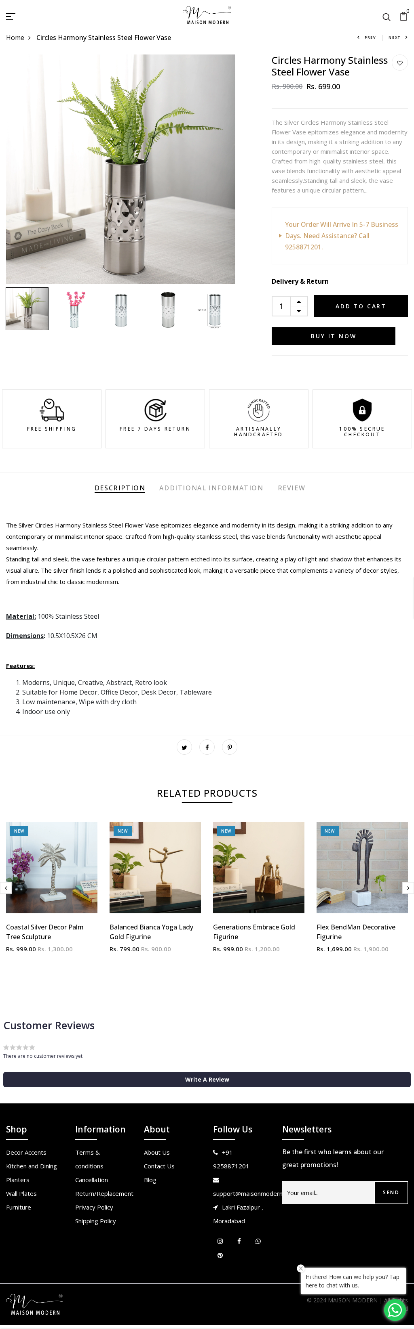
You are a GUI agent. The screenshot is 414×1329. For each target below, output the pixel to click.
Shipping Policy (95, 1221)
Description (120, 487)
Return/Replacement (104, 1193)
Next (395, 37)
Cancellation (91, 1180)
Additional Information (211, 487)
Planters (18, 1180)
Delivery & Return (300, 281)
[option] (121, 169)
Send (391, 1192)
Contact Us (159, 1166)
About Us (157, 1152)
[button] (207, 1079)
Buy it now (333, 336)
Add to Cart (361, 306)
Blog (150, 1180)
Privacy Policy (94, 1207)
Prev (370, 37)
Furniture (18, 1207)
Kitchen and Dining (31, 1166)
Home (15, 37)
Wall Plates (21, 1193)
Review (292, 487)
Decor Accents (26, 1152)
